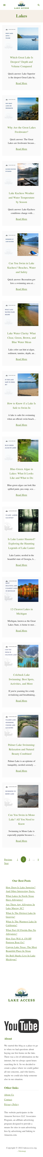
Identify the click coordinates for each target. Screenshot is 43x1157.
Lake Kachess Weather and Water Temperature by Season (21, 197)
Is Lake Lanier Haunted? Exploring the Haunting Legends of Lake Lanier (21, 543)
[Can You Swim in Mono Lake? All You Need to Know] (21, 796)
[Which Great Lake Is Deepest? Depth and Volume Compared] (21, 39)
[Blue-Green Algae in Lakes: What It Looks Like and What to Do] (21, 450)
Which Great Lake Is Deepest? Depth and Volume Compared (21, 62)
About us (9, 1094)
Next (6, 863)
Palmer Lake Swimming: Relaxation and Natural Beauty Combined (21, 749)
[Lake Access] (21, 4)
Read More (21, 83)
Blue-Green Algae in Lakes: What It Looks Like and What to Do (21, 473)
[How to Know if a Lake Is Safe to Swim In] (21, 384)
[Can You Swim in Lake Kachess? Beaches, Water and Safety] (21, 244)
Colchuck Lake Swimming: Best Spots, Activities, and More (21, 679)
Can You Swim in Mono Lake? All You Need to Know (21, 819)
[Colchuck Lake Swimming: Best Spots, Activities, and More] (21, 656)
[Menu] (4, 5)
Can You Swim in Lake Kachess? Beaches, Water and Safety (21, 267)
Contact (8, 1099)
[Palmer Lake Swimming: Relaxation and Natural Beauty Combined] (21, 726)
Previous (8, 859)
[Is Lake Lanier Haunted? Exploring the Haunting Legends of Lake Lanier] (21, 520)
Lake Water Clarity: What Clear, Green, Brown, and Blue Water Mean (21, 337)
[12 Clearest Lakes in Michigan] (21, 590)
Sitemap (22, 1151)
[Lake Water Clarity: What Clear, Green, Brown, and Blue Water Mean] (21, 314)
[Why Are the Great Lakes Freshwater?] (21, 109)
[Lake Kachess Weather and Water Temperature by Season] (21, 174)
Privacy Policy (11, 1104)
